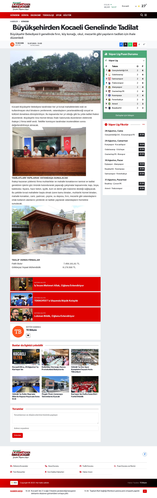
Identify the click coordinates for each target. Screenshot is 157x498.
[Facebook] (145, 454)
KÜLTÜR (67, 15)
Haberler (14, 21)
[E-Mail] (28, 336)
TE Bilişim (31, 330)
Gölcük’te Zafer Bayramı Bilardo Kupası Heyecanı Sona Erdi (25, 396)
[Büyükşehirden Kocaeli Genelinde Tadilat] (55, 76)
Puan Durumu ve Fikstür (126, 466)
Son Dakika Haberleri (55, 472)
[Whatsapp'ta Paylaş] (130, 45)
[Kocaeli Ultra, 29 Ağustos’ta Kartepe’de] (26, 357)
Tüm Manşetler (19, 472)
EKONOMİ (36, 15)
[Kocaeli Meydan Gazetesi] (21, 6)
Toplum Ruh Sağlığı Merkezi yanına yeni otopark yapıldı (114, 491)
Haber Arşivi (87, 472)
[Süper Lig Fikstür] (143, 125)
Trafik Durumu (87, 466)
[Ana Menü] (145, 15)
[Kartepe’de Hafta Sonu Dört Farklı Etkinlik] (84, 384)
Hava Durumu (53, 466)
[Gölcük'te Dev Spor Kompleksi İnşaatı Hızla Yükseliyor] (84, 357)
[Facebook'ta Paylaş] (121, 45)
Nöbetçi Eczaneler (20, 466)
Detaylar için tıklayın (125, 115)
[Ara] (142, 15)
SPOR (58, 15)
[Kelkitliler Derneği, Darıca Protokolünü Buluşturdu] (55, 357)
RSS (15, 483)
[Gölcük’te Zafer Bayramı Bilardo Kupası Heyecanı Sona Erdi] (26, 384)
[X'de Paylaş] (125, 45)
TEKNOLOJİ (48, 15)
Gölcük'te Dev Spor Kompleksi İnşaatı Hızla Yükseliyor (81, 369)
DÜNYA (25, 15)
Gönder (17, 435)
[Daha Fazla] (135, 45)
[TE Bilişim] (18, 332)
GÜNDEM (14, 15)
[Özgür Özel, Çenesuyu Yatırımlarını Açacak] (55, 384)
